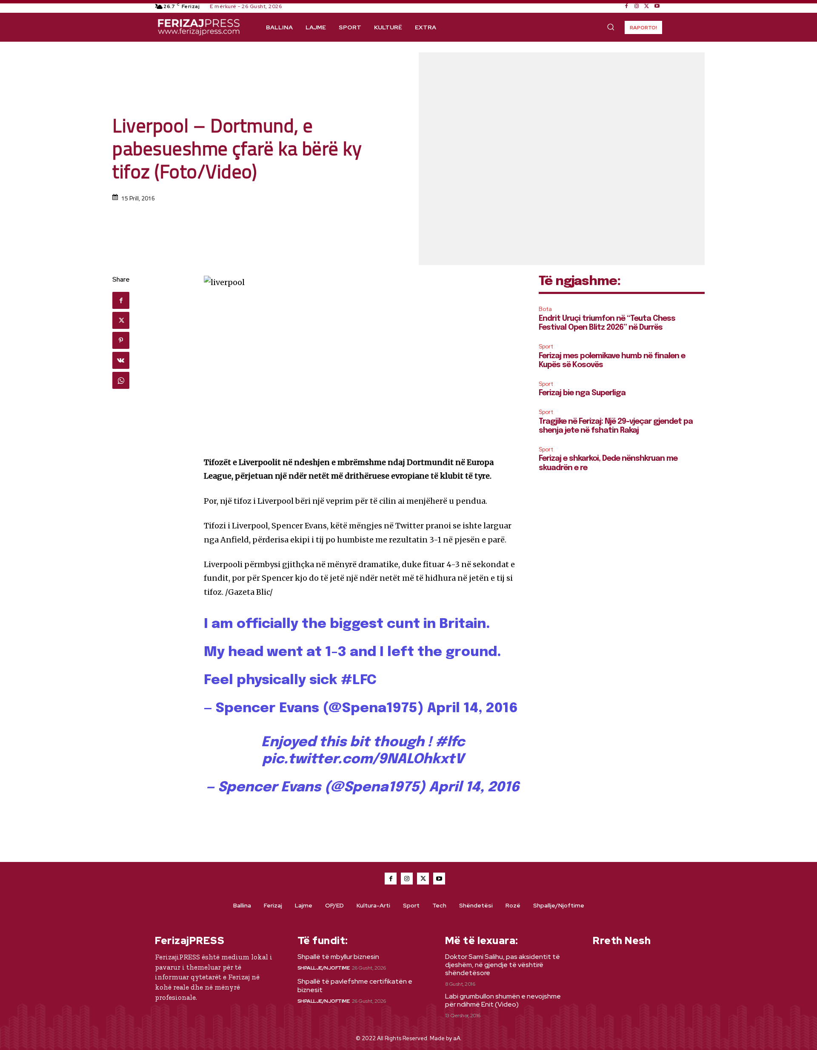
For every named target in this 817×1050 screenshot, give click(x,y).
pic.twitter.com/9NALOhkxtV (363, 760)
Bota (545, 309)
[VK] (120, 360)
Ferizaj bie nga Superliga (582, 393)
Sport (546, 346)
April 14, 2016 (472, 709)
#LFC (359, 680)
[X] (647, 6)
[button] (610, 27)
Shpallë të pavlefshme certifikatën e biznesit (354, 985)
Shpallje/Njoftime (323, 967)
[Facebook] (626, 6)
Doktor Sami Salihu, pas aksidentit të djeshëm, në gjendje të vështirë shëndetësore (502, 964)
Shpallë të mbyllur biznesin (338, 956)
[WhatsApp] (120, 380)
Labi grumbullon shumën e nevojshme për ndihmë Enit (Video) (503, 1000)
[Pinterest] (120, 340)
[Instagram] (636, 6)
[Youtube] (657, 6)
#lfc (450, 743)
